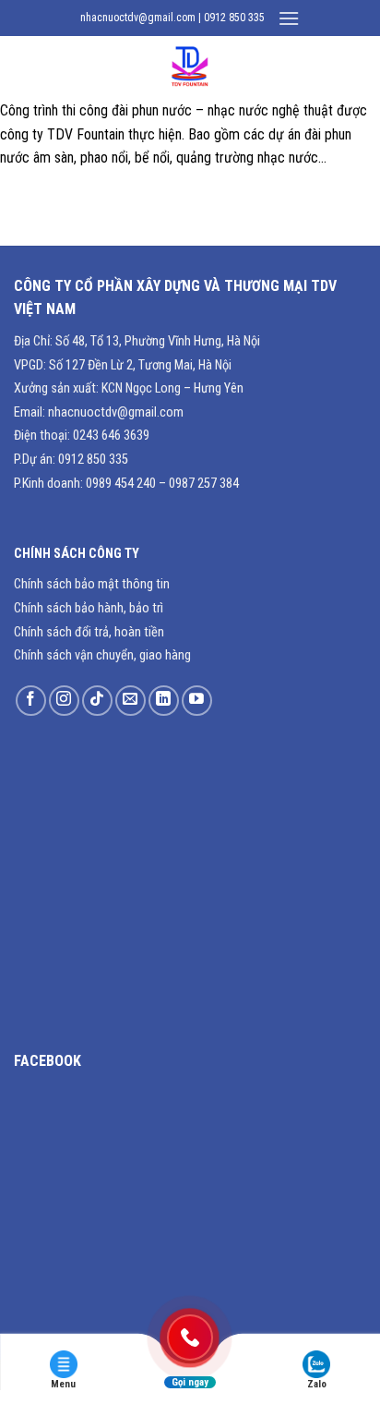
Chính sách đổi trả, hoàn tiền (89, 632)
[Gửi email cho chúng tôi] (130, 700)
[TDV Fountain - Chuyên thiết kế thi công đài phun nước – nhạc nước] (190, 67)
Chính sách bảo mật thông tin (92, 584)
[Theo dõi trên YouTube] (197, 700)
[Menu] (289, 18)
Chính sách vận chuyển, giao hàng (102, 655)
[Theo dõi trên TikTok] (97, 700)
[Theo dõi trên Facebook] (31, 700)
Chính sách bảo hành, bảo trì (88, 608)
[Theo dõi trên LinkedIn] (163, 700)
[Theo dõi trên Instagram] (64, 700)
